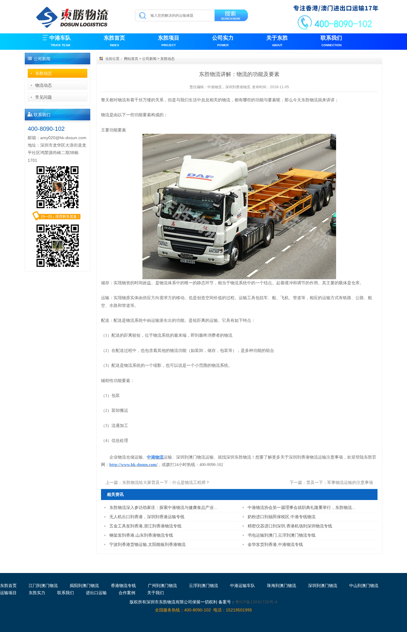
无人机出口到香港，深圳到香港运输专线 (146, 516)
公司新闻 (149, 59)
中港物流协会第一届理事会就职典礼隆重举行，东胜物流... (301, 507)
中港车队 (60, 41)
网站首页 (131, 59)
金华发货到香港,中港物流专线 (275, 544)
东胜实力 (37, 592)
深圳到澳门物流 (322, 585)
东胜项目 (168, 41)
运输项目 (8, 592)
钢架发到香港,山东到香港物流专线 (141, 535)
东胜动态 (43, 73)
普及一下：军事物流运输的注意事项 (339, 482)
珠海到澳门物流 (281, 585)
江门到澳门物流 (43, 585)
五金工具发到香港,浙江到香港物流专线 (145, 526)
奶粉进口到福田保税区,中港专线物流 (282, 516)
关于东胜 (277, 41)
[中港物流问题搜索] (232, 16)
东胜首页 (114, 41)
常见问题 (43, 97)
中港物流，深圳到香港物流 (228, 87)
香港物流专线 (123, 585)
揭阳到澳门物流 (84, 585)
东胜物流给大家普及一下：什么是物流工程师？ (166, 482)
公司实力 (223, 41)
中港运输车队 (242, 585)
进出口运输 (96, 592)
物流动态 (43, 85)
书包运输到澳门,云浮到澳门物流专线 (282, 535)
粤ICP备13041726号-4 (256, 602)
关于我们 (155, 592)
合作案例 (127, 592)
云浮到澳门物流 (203, 585)
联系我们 (331, 41)
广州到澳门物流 (162, 585)
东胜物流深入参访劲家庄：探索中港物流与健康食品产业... (163, 507)
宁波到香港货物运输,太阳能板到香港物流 (147, 544)
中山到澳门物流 (363, 585)
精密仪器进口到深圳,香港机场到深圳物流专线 (290, 526)
